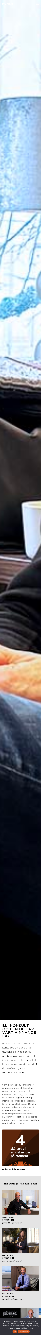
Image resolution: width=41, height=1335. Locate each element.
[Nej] (38, 1327)
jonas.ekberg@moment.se (13, 1223)
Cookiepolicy (23, 1331)
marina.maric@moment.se (13, 1261)
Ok (15, 1331)
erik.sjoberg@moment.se (13, 1299)
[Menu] (37, 4)
